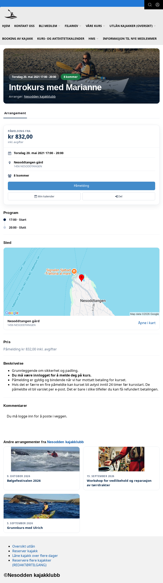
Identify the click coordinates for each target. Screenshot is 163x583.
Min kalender (45, 196)
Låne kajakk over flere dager (35, 555)
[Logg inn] (157, 4)
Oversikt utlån (23, 546)
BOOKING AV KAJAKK (17, 39)
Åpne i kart (147, 322)
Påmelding (81, 186)
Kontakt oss (24, 26)
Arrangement (15, 113)
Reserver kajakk (25, 551)
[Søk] (150, 4)
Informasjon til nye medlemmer (130, 39)
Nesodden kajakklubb (40, 96)
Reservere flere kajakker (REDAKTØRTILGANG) (31, 562)
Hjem (6, 26)
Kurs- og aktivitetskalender (60, 39)
